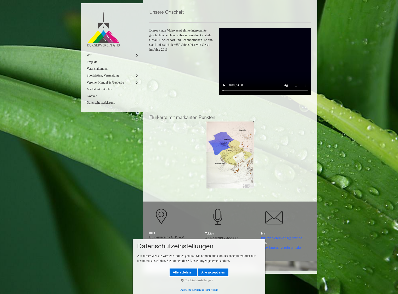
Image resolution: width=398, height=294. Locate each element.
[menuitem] (112, 55)
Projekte (92, 62)
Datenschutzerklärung (101, 102)
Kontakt (92, 96)
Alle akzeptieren (213, 272)
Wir (89, 55)
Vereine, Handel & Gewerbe (105, 82)
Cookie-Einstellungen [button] (198, 280)
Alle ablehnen (183, 272)
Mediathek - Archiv (99, 89)
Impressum (212, 289)
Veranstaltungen (97, 68)
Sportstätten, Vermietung (103, 75)
